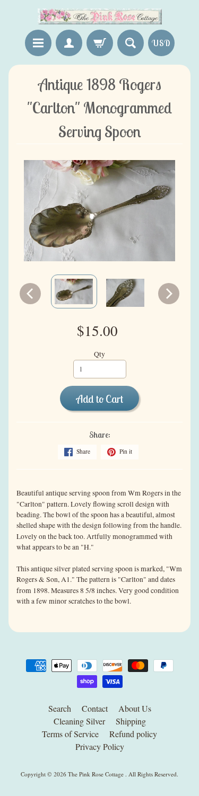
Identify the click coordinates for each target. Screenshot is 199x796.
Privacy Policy (99, 746)
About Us (134, 708)
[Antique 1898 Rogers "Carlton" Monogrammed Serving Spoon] (74, 291)
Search (59, 708)
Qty (99, 354)
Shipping (131, 721)
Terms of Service (70, 733)
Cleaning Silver (79, 721)
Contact (95, 708)
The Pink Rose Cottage (96, 774)
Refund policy (133, 733)
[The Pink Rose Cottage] (100, 16)
